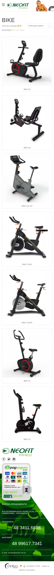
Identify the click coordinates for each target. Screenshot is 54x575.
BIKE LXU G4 (27, 206)
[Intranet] (24, 566)
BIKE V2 (27, 381)
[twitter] (9, 459)
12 (14, 30)
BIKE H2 (27, 89)
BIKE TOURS (27, 323)
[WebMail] (21, 566)
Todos (22, 30)
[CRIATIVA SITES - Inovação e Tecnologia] (11, 566)
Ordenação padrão (35, 26)
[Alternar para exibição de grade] (18, 26)
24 (17, 30)
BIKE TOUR (27, 264)
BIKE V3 (27, 439)
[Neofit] (18, 6)
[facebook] (4, 459)
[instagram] (14, 459)
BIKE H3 (27, 148)
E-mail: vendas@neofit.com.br (14, 553)
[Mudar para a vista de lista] (20, 26)
